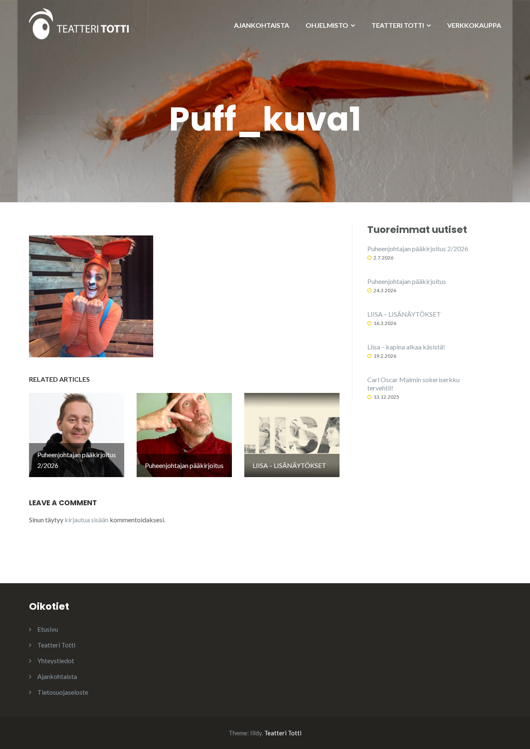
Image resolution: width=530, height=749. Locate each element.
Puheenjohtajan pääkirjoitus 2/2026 (417, 248)
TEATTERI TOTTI (397, 25)
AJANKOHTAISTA (261, 25)
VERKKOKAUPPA (474, 25)
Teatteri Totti (56, 645)
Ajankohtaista (57, 676)
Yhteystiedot (55, 660)
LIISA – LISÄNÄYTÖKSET (404, 314)
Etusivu (47, 629)
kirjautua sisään (86, 520)
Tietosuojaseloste (62, 692)
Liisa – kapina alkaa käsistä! (406, 347)
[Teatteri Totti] (79, 23)
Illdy (256, 733)
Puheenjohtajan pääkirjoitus (406, 281)
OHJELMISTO (327, 25)
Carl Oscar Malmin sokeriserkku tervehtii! (413, 384)
